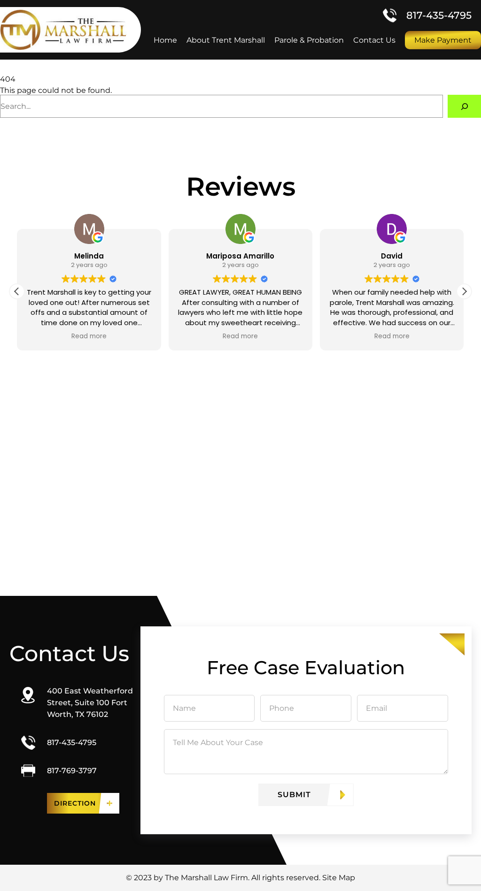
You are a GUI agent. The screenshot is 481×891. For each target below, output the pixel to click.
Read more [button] (30, 336)
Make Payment (443, 40)
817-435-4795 (439, 15)
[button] (464, 291)
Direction (75, 803)
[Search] (464, 106)
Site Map (338, 877)
